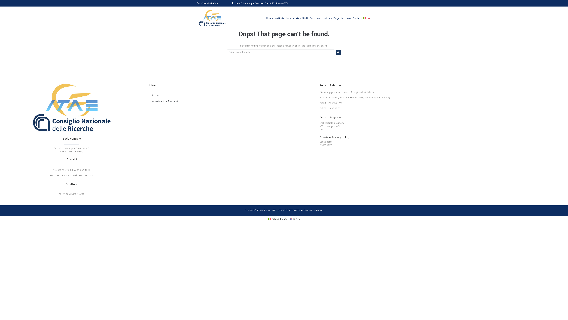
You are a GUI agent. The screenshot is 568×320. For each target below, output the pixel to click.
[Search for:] (280, 52)
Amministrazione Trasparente (165, 101)
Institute (156, 95)
